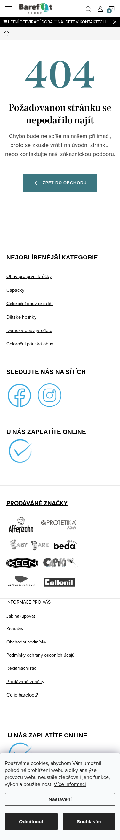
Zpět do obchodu (65, 183)
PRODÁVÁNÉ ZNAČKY (37, 503)
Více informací (70, 784)
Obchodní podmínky (26, 642)
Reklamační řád (21, 668)
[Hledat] (88, 8)
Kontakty (14, 629)
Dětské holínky (21, 316)
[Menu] (8, 8)
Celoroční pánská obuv (29, 343)
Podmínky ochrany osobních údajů (40, 655)
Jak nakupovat (20, 616)
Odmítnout (31, 821)
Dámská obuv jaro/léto (29, 330)
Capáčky (15, 290)
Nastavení (60, 799)
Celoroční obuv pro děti (29, 303)
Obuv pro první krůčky (29, 276)
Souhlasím (89, 821)
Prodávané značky (25, 681)
